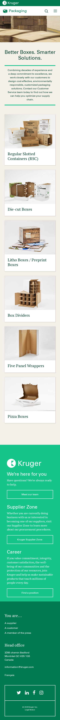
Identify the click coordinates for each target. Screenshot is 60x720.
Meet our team (30, 494)
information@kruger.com (19, 667)
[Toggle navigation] (55, 11)
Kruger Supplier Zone (30, 539)
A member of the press (18, 633)
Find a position (30, 593)
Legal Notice (30, 710)
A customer (11, 628)
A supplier (10, 623)
